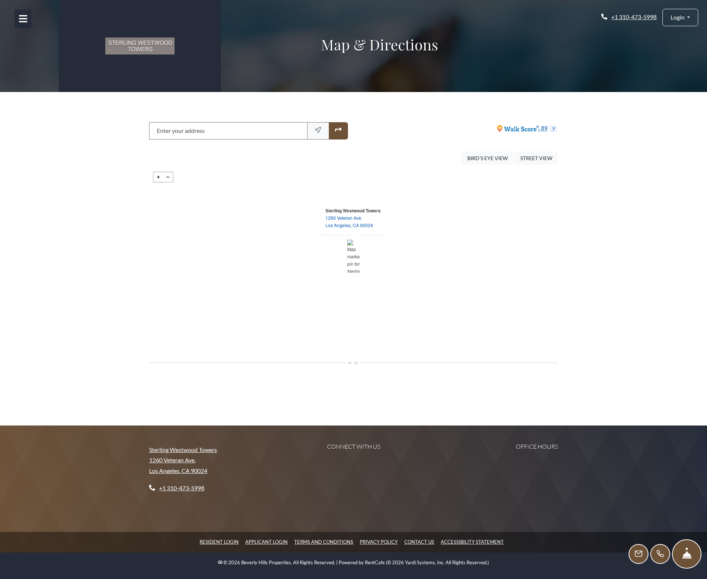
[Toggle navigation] (23, 19)
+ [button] (158, 177)
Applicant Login (266, 542)
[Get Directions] (338, 131)
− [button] (168, 177)
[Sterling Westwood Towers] (353, 256)
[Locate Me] (318, 131)
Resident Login (219, 542)
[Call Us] (660, 554)
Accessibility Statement (472, 542)
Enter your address (181, 130)
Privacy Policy (379, 542)
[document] (353, 256)
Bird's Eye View (490, 158)
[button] (680, 17)
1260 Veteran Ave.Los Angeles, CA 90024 (349, 221)
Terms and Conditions (323, 542)
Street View (539, 158)
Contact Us (419, 542)
